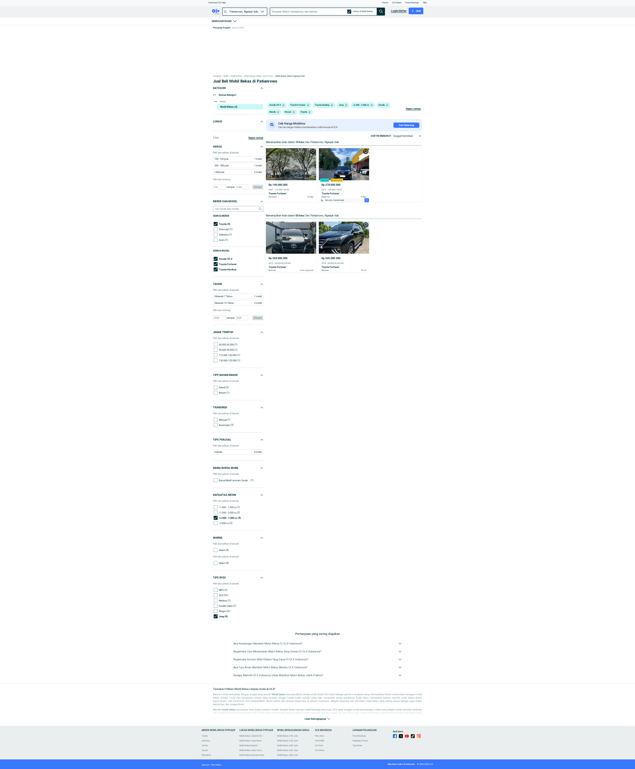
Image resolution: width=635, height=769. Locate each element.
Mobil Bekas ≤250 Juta (287, 750)
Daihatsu (206, 741)
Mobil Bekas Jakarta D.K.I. (251, 736)
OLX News (319, 750)
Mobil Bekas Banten (248, 745)
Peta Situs (319, 736)
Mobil (226, 33)
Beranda (217, 33)
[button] (217, 2)
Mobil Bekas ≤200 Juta (287, 745)
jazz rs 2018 (238, 28)
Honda (205, 745)
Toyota (205, 736)
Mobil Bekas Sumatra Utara (251, 755)
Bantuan (206, 765)
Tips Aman (357, 745)
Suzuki (205, 750)
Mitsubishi (206, 755)
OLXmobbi (319, 741)
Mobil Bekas (236, 33)
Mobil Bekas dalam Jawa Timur (258, 33)
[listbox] (283, 47)
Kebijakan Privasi (360, 741)
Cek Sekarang (406, 67)
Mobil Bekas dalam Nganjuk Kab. (290, 33)
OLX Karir (319, 745)
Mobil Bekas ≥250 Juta (287, 755)
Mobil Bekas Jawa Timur (250, 750)
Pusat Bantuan (359, 736)
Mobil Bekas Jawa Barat (250, 741)
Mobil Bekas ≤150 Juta (287, 741)
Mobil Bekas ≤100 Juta (287, 736)
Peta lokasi (216, 765)
